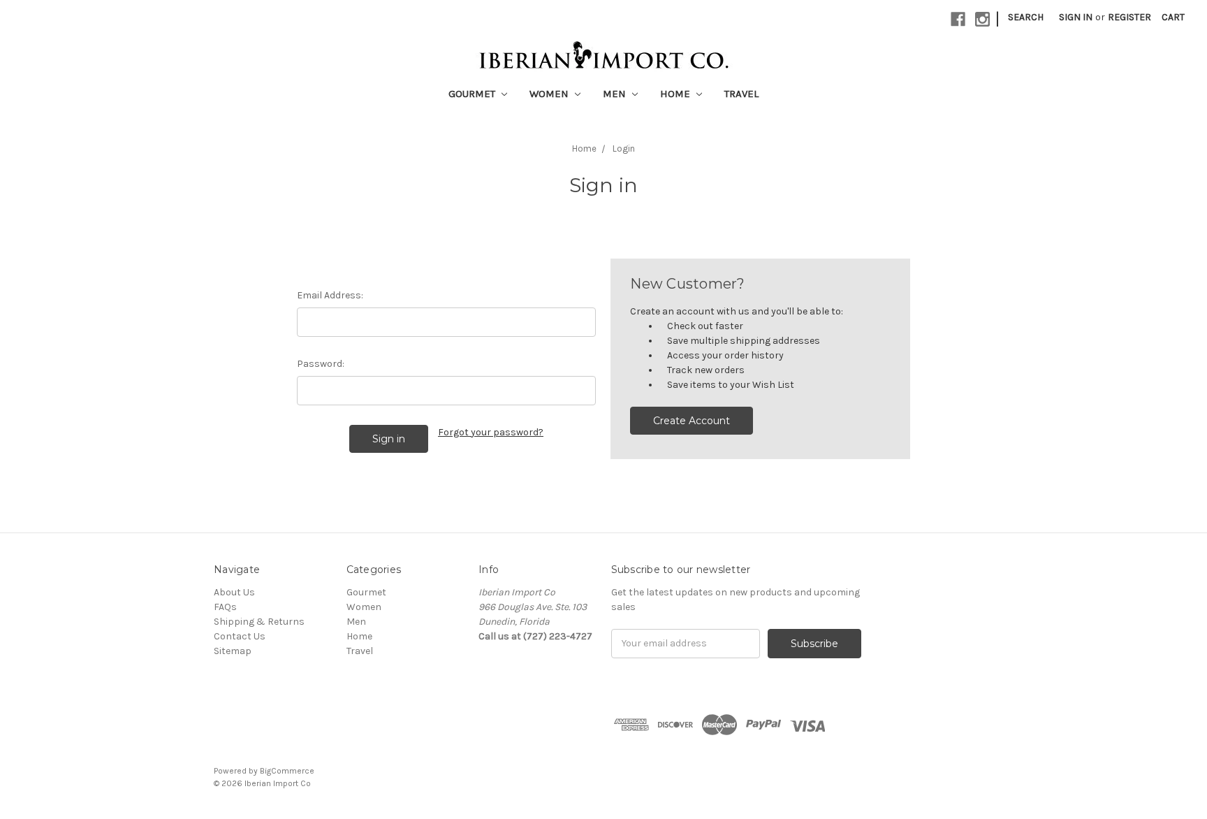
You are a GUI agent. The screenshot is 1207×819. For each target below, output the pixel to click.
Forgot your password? (490, 432)
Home (676, 93)
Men (616, 93)
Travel (741, 93)
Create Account (691, 420)
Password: (320, 364)
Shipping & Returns (259, 622)
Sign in (1075, 17)
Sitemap (232, 651)
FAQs (225, 607)
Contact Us (239, 636)
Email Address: (330, 295)
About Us (234, 592)
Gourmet (473, 93)
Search (1026, 17)
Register (1129, 17)
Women (550, 93)
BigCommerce (287, 771)
